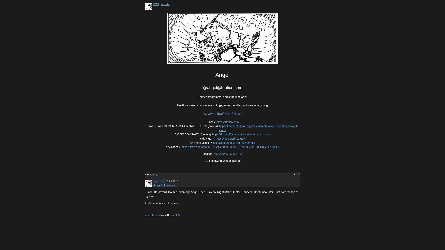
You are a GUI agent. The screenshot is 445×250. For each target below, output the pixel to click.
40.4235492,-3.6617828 (228, 153)
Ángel (156, 181)
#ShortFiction (223, 113)
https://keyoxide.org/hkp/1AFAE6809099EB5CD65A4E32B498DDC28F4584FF (230, 146)
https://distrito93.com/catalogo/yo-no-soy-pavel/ (241, 134)
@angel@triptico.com (164, 185)
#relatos (237, 113)
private (165, 4)
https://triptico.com (228, 121)
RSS (156, 4)
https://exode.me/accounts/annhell (234, 142)
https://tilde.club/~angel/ (230, 138)
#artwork (208, 113)
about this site (151, 215)
